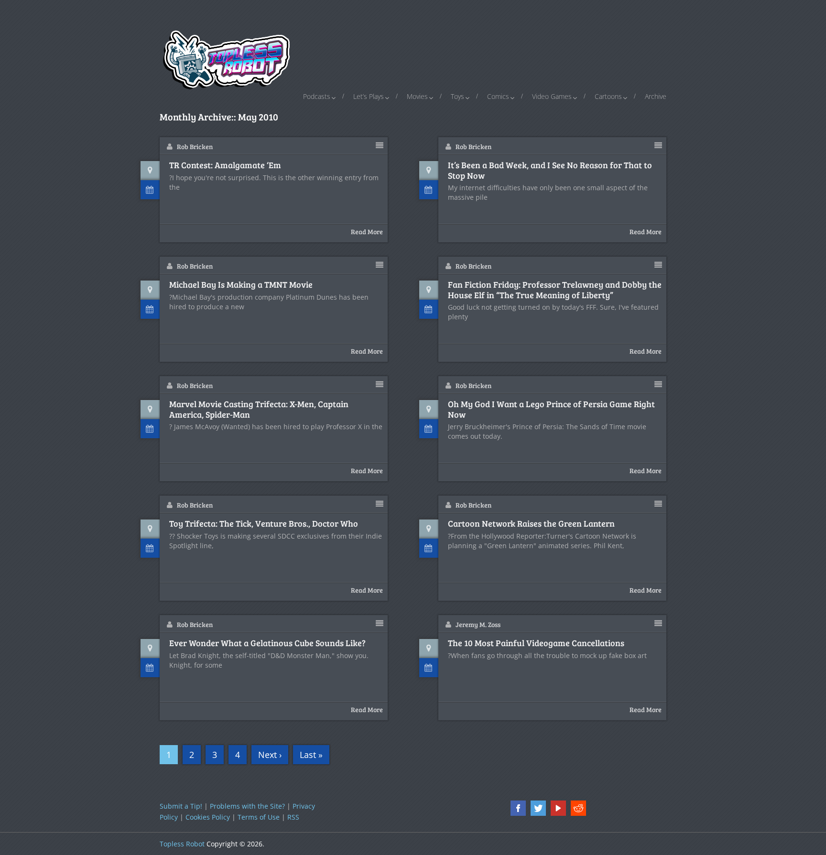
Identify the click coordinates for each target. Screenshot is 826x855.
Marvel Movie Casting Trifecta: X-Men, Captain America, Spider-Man (258, 409)
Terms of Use (259, 817)
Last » (311, 754)
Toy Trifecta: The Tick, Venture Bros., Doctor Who (263, 524)
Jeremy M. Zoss (478, 624)
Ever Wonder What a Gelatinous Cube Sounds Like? (267, 643)
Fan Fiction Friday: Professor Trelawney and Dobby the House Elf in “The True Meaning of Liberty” (555, 290)
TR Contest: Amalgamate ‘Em (225, 165)
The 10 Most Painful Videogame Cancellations (536, 643)
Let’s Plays (368, 96)
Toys (457, 96)
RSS (293, 817)
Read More (367, 231)
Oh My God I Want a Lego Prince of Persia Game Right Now (551, 409)
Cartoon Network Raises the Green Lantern (531, 524)
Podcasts (316, 96)
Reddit (578, 808)
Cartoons (608, 96)
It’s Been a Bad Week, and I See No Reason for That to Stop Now (550, 170)
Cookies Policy (207, 817)
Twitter (538, 808)
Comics (498, 96)
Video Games (552, 96)
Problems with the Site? (247, 806)
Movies (417, 96)
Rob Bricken (195, 146)
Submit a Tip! (181, 806)
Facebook (518, 808)
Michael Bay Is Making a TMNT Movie (241, 285)
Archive (655, 96)
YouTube (558, 808)
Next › (270, 754)
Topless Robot (182, 843)
